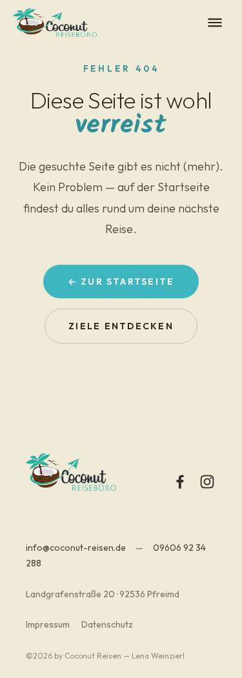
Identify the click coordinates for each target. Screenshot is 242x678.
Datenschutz (107, 624)
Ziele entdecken (121, 326)
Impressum (48, 624)
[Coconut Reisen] (55, 22)
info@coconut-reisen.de (76, 547)
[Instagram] (207, 482)
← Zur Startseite (121, 281)
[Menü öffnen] (215, 22)
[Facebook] (180, 482)
